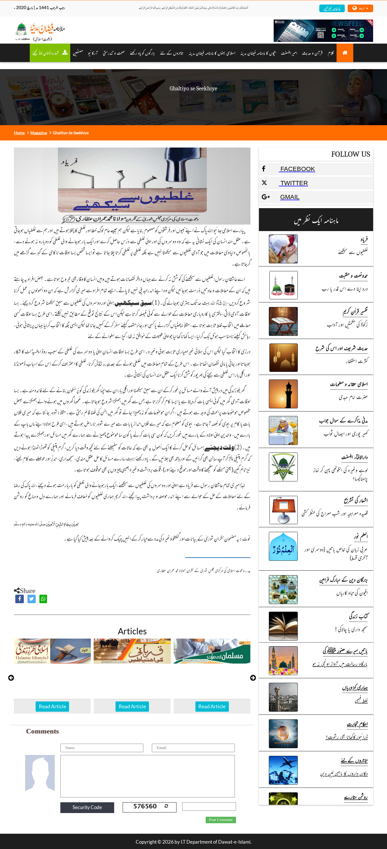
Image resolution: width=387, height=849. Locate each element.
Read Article (52, 706)
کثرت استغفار (357, 360)
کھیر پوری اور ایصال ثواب (346, 433)
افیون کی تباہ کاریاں (352, 592)
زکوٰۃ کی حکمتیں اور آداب (347, 324)
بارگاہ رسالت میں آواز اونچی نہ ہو (340, 663)
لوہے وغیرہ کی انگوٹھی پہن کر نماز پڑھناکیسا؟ (340, 474)
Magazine (38, 132)
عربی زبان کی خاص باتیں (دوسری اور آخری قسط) (336, 553)
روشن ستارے (356, 796)
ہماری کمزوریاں (355, 686)
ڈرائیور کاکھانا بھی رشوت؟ (347, 736)
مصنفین (78, 53)
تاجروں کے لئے (172, 53)
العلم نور (361, 535)
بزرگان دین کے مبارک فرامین (343, 579)
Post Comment (221, 820)
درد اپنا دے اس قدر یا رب (345, 288)
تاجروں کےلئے (354, 759)
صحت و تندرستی (114, 53)
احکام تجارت (357, 723)
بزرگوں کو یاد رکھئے (142, 53)
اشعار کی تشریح (356, 500)
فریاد (364, 238)
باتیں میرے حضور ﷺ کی (345, 650)
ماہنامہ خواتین (332, 8)
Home (19, 132)
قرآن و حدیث (312, 53)
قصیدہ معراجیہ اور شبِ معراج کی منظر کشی (334, 513)
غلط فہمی (361, 699)
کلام (331, 53)
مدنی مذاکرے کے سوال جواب (343, 420)
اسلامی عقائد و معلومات (349, 383)
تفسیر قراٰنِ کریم (355, 311)
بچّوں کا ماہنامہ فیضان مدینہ (258, 53)
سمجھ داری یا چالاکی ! (351, 628)
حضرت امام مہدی (353, 396)
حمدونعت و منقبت (353, 275)
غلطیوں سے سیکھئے (353, 251)
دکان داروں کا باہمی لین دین (344, 773)
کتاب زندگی (358, 615)
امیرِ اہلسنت (289, 53)
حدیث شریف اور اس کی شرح (342, 347)
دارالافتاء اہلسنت (354, 456)
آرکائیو (93, 53)
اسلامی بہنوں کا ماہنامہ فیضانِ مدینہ (212, 53)
